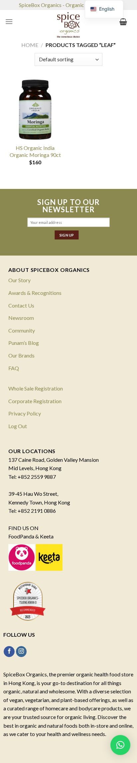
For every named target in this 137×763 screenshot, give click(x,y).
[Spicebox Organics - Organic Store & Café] (68, 26)
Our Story (19, 280)
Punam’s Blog (23, 343)
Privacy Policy (24, 413)
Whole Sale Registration (35, 388)
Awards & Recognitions (35, 293)
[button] (120, 745)
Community (21, 330)
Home (29, 45)
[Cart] (123, 22)
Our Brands (21, 355)
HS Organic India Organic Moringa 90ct (35, 151)
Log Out (17, 426)
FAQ (13, 368)
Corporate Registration (35, 401)
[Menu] (9, 21)
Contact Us (21, 305)
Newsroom (21, 318)
